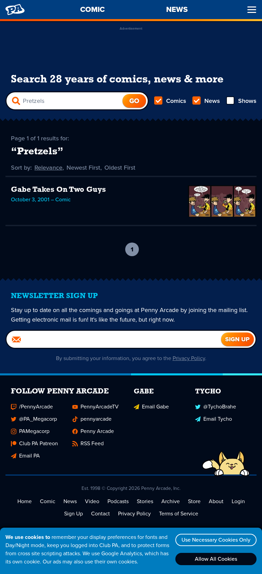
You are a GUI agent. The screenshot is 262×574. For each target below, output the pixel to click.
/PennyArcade (36, 406)
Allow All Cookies (216, 559)
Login (238, 501)
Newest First (83, 168)
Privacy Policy (189, 358)
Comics (176, 100)
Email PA (29, 456)
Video (92, 501)
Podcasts (118, 501)
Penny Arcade (97, 431)
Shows (247, 100)
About (216, 501)
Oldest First (119, 168)
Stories (145, 501)
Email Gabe (155, 406)
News (212, 100)
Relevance (48, 168)
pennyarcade (96, 419)
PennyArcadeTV (100, 406)
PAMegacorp (34, 431)
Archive (170, 501)
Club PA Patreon (38, 443)
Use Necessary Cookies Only (215, 540)
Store (194, 501)
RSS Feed (92, 443)
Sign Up (73, 513)
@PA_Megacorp (38, 419)
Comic (47, 501)
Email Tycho (217, 419)
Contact (100, 513)
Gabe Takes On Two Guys (58, 190)
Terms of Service (178, 513)
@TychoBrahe (219, 406)
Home (24, 501)
